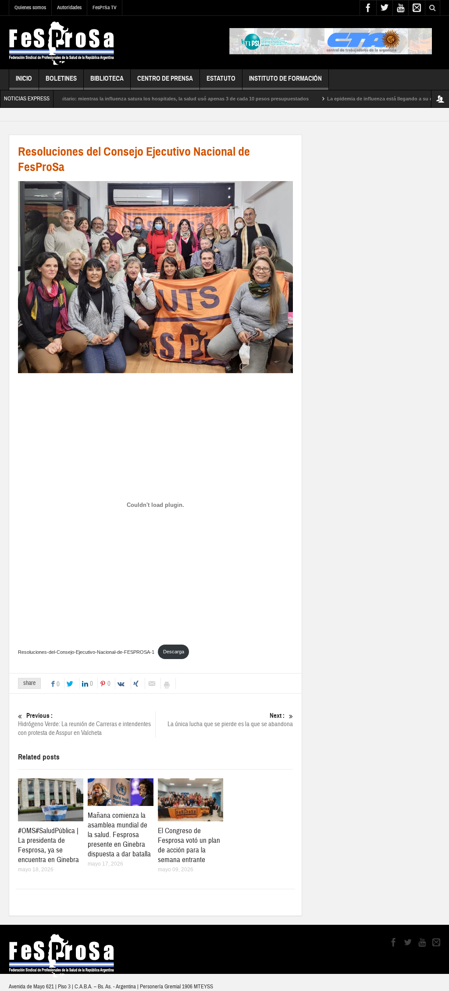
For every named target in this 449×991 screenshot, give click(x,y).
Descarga (173, 651)
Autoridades (69, 7)
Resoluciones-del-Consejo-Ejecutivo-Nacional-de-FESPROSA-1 (86, 651)
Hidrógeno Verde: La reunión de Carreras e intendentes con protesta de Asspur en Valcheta (84, 724)
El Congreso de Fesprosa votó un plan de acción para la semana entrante (189, 845)
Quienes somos (30, 7)
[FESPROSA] (61, 42)
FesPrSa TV (105, 7)
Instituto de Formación (285, 78)
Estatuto (221, 78)
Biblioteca (107, 78)
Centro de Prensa (165, 78)
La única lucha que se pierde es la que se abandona (230, 720)
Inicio (24, 78)
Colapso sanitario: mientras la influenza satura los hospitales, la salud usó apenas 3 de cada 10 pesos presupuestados (149, 98)
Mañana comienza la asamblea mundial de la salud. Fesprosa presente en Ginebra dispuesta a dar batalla (119, 835)
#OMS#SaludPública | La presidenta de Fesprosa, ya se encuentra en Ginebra (48, 845)
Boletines (61, 78)
